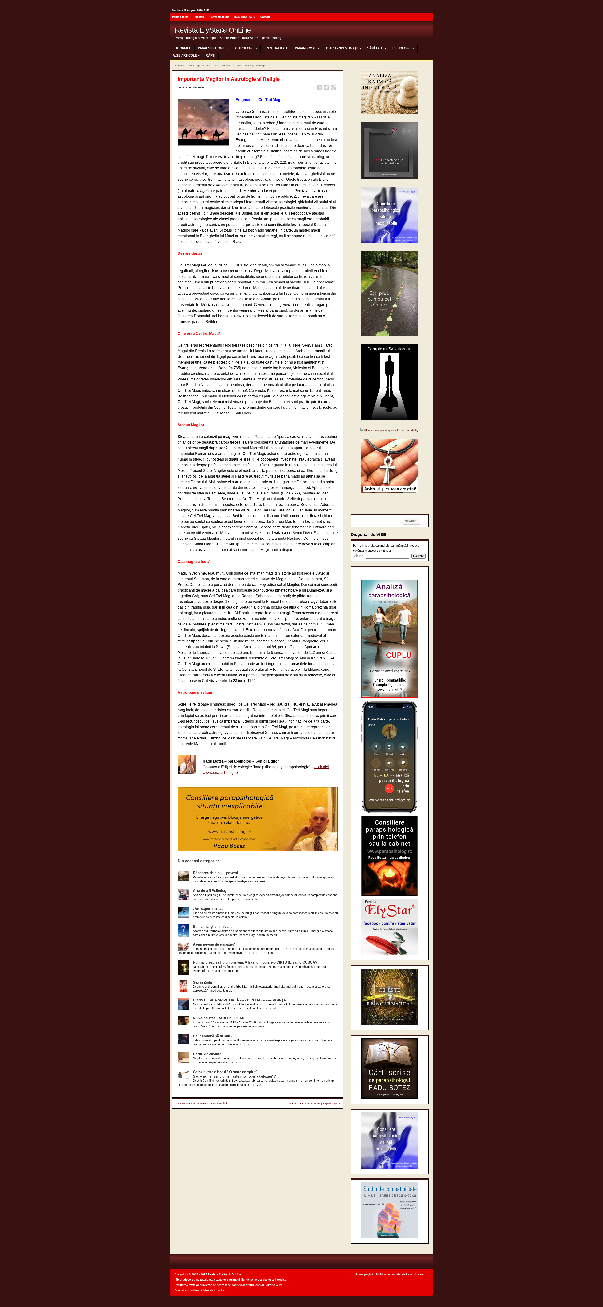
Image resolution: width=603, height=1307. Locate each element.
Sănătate (376, 48)
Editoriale (182, 48)
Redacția (199, 17)
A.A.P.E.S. (279, 1285)
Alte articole (186, 55)
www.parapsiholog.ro (220, 773)
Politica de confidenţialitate (394, 1274)
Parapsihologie (213, 48)
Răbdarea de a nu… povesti (215, 873)
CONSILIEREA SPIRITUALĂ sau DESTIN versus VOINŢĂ (239, 1000)
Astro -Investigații (343, 48)
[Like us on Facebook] (428, 17)
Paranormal (307, 48)
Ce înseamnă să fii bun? (212, 1036)
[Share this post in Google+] (334, 88)
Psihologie (403, 48)
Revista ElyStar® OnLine (213, 30)
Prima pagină (180, 17)
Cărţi (210, 55)
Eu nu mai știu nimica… (212, 926)
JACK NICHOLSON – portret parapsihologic (312, 1103)
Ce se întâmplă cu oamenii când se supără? (203, 1103)
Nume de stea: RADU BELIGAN (219, 1018)
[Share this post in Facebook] (320, 88)
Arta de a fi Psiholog (209, 891)
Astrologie (245, 48)
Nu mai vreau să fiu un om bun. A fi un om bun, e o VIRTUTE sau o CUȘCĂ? (255, 962)
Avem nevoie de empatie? (214, 944)
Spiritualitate (276, 48)
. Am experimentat (208, 909)
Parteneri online (219, 17)
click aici (321, 767)
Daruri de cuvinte (207, 1054)
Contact (265, 17)
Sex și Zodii (202, 982)
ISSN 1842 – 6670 (244, 17)
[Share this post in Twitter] (327, 88)
